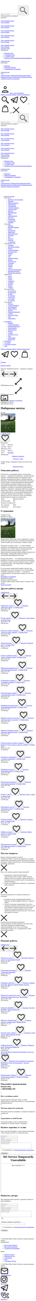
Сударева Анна (9, 56)
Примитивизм (12, 216)
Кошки (10, 260)
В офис (10, 294)
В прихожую (12, 292)
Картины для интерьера (15, 199)
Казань (10, 310)
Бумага (10, 286)
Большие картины (13, 271)
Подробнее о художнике (8, 576)
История (10, 235)
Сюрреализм (12, 206)
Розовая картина (6, 77)
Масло (10, 278)
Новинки (7, 66)
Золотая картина (13, 250)
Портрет (10, 238)
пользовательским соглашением (24, 1150)
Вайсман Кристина (14, 1009)
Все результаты (14, 78)
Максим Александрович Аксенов (18, 984)
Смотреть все (5, 592)
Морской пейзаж (13, 227)
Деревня (10, 245)
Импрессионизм (13, 203)
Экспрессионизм (13, 208)
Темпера (10, 282)
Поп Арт (11, 217)
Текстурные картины (14, 269)
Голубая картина (16, 77)
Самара (10, 313)
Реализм (10, 201)
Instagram (3, 1283)
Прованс (11, 222)
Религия (10, 240)
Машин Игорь (21, 1022)
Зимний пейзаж (13, 258)
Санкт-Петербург (13, 305)
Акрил (10, 279)
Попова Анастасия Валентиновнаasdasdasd (18, 58)
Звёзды (10, 266)
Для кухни (11, 297)
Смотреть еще (5, 48)
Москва (10, 304)
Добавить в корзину (18, 456)
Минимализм (12, 212)
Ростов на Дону (13, 334)
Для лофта (11, 299)
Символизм (11, 221)
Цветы (10, 248)
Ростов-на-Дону (13, 315)
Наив (9, 214)
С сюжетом (11, 242)
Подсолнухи (12, 261)
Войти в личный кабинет (9, 94)
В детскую (11, 300)
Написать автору (18, 466)
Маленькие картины (14, 273)
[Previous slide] (5, 374)
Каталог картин (9, 196)
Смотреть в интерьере (15, 400)
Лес (9, 256)
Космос (10, 265)
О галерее (7, 342)
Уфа (9, 317)
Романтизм (11, 219)
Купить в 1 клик (18, 459)
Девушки (11, 263)
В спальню (11, 295)
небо (12, 452)
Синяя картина (15, 75)
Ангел (10, 268)
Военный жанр (13, 234)
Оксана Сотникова (22, 1077)
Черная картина (27, 77)
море (9, 452)
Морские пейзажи (10, 67)
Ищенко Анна (8, 53)
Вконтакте (4, 1299)
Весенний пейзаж (13, 247)
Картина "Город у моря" (27, 794)
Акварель (11, 281)
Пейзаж (10, 225)
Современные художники (12, 69)
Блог (5, 346)
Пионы (10, 253)
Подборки (7, 341)
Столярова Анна (9, 55)
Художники (8, 321)
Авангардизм (12, 209)
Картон (10, 284)
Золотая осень (12, 252)
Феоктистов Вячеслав (12, 1047)
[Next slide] (13, 374)
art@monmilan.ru (6, 1275)
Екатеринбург (12, 307)
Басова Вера (24, 997)
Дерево (10, 287)
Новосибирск (12, 308)
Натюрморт (11, 230)
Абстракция (12, 204)
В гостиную (12, 291)
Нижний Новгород (14, 312)
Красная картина (25, 75)
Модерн (10, 211)
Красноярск (12, 318)
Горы (9, 255)
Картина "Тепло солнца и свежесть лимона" (15, 745)
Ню (9, 237)
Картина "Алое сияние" (27, 618)
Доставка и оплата (10, 344)
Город (10, 229)
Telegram (3, 1292)
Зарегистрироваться (23, 94)
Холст (10, 276)
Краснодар (11, 339)
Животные (11, 232)
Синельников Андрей (13, 959)
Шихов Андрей (15, 1034)
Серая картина (5, 75)
